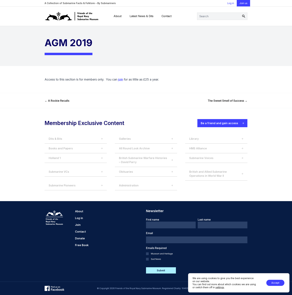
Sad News (156, 259)
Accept (275, 282)
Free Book (82, 245)
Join (78, 224)
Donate (80, 238)
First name (152, 219)
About (117, 16)
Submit (161, 270)
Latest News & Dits (141, 16)
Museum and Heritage (162, 253)
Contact (167, 16)
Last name (204, 219)
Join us (243, 3)
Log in (230, 3)
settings (219, 287)
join (120, 79)
